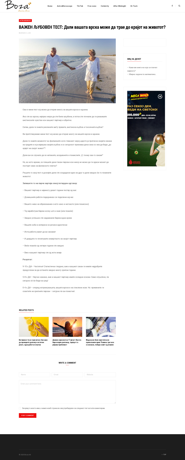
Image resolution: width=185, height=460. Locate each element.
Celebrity (105, 6)
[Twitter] (9, 123)
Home (50, 6)
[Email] (9, 136)
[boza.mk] (18, 6)
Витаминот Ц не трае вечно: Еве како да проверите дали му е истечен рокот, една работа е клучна (33, 342)
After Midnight (119, 6)
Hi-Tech (134, 6)
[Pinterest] (9, 130)
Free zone (92, 6)
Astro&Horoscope (64, 6)
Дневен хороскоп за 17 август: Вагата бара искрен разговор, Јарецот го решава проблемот (66, 342)
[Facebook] (9, 117)
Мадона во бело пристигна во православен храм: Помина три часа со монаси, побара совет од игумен (100, 342)
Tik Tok (80, 6)
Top (164, 454)
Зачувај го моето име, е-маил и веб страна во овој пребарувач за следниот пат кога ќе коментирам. (63, 408)
